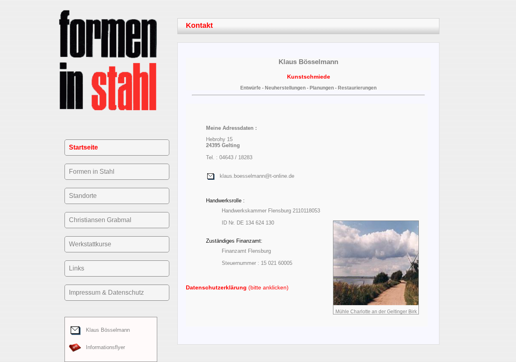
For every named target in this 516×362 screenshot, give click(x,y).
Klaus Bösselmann (105, 330)
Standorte (83, 195)
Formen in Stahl (91, 171)
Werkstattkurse (90, 244)
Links (76, 268)
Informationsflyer (103, 347)
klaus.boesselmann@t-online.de (254, 176)
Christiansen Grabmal (100, 219)
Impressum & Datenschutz (106, 292)
